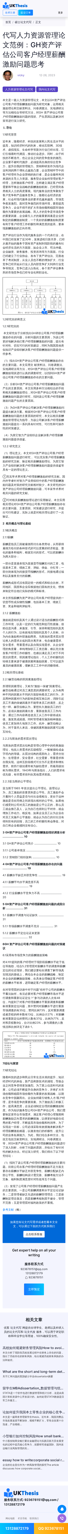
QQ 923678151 (51, 1528)
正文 (38, 22)
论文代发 (29, 1332)
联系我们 (34, 1518)
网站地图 (10, 1518)
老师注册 (10, 12)
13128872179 (17, 1528)
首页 (8, 22)
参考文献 (8, 1209)
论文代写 (27, 1222)
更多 (60, 12)
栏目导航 (22, 1518)
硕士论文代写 (23, 22)
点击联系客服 (34, 1234)
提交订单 (26, 12)
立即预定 (34, 1289)
